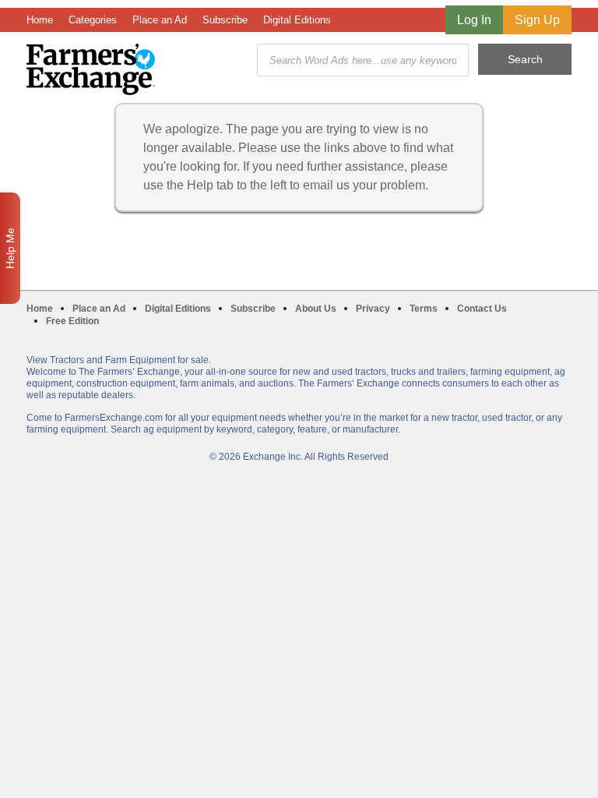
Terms (424, 308)
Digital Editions (297, 20)
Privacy (373, 308)
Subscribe (225, 20)
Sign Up (537, 19)
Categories (93, 20)
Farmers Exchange (90, 69)
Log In (474, 19)
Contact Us (482, 308)
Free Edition (72, 321)
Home (39, 20)
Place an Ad (159, 20)
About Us (315, 308)
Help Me (10, 248)
